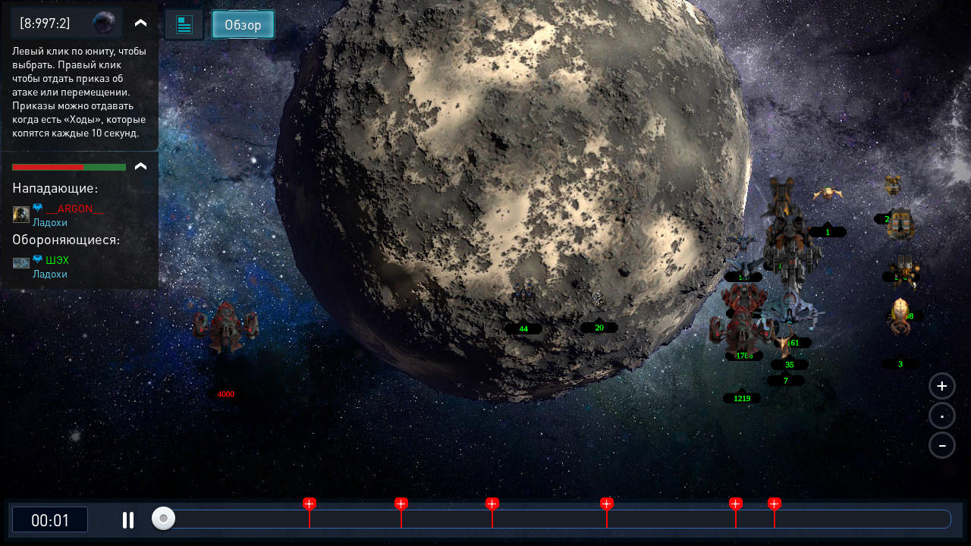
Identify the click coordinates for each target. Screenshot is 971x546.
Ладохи (50, 221)
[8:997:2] (45, 22)
